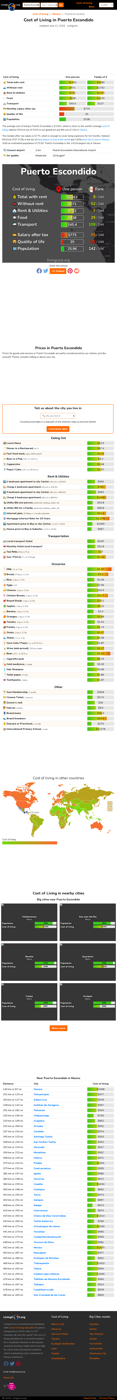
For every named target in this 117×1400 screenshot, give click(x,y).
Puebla (38, 1163)
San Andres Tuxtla (45, 1142)
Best (91, 6)
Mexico (83, 130)
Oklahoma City (97, 1353)
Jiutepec (38, 1200)
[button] (39, 270)
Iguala (37, 1173)
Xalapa (38, 1205)
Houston (94, 1324)
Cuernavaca (41, 1210)
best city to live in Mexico (95, 139)
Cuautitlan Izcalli (43, 1289)
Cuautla (38, 1184)
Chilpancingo (41, 1115)
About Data (89, 1398)
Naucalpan (40, 1252)
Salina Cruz (40, 1099)
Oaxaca (38, 1089)
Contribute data (58, 429)
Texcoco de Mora (44, 1242)
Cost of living (84, 3)
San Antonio (96, 1334)
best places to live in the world (53, 139)
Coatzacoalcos (42, 1168)
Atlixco (38, 1158)
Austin (93, 1339)
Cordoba (39, 1131)
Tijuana (55, 1339)
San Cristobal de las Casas (49, 1295)
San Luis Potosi (59, 1334)
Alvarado (39, 1147)
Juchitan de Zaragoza (46, 1105)
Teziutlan (39, 1231)
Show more (58, 1028)
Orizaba (38, 1126)
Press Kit (9, 1377)
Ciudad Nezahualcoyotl (47, 1237)
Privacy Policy (107, 1398)
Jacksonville (96, 1348)
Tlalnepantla (41, 1263)
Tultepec (39, 1284)
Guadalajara (58, 1358)
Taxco (37, 1194)
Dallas (93, 1329)
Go (60, 5)
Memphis (94, 1358)
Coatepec (39, 1189)
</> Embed (58, 271)
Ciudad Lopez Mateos (46, 1274)
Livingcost (72, 25)
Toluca (37, 1268)
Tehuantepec (41, 1094)
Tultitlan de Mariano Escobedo (52, 1279)
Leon (54, 1348)
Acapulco (39, 1121)
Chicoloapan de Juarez (47, 1226)
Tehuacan (39, 1110)
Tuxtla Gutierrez (43, 1221)
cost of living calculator (23, 1327)
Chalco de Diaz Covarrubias (50, 1216)
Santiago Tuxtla (43, 1136)
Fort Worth (95, 1343)
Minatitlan (40, 1152)
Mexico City (57, 1324)
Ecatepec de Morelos (46, 1258)
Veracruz (39, 1179)
